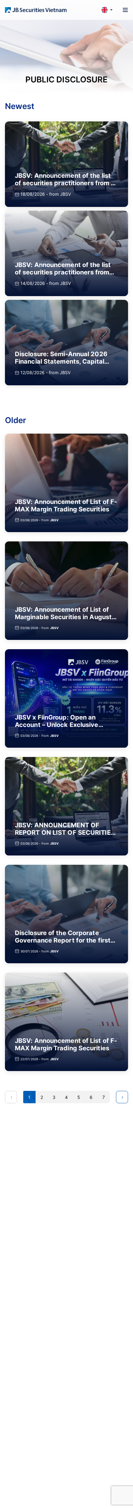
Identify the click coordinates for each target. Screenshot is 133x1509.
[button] (107, 10)
